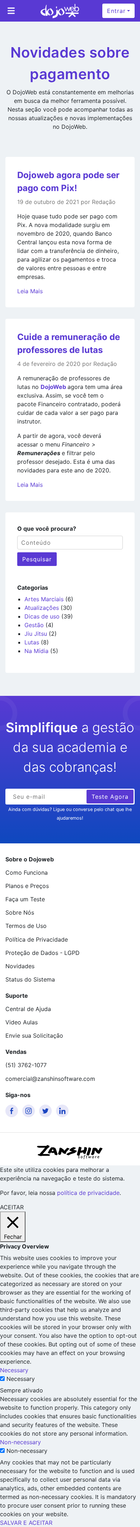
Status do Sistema (30, 979)
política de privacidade (88, 1192)
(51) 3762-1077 (26, 1065)
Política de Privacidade (36, 939)
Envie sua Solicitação (34, 1035)
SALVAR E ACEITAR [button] (26, 1522)
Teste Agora (110, 796)
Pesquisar (37, 559)
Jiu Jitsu (35, 633)
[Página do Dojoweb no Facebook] (12, 1111)
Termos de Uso (26, 925)
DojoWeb (54, 386)
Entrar (116, 10)
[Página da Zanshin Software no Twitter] (46, 1111)
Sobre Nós (19, 912)
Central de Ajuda (28, 1008)
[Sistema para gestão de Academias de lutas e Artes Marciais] (59, 11)
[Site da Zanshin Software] (70, 1152)
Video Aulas (21, 1022)
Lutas (31, 642)
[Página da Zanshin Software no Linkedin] (63, 1111)
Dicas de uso (42, 616)
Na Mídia (36, 650)
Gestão (34, 625)
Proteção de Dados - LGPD (42, 952)
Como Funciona (26, 872)
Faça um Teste (25, 899)
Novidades (19, 966)
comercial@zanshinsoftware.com (50, 1078)
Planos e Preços (27, 885)
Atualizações (41, 607)
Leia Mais (30, 291)
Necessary (20, 1378)
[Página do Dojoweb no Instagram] (29, 1111)
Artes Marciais (44, 599)
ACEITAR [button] (12, 1207)
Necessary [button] (14, 1370)
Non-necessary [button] (20, 1442)
